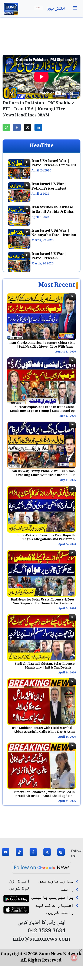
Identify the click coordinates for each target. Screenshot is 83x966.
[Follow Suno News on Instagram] (61, 853)
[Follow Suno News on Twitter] (47, 853)
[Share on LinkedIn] (38, 127)
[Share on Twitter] (27, 127)
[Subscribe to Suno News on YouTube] (5, 853)
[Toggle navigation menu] (74, 8)
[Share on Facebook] (17, 127)
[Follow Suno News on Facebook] (33, 853)
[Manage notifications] (74, 957)
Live (38, 7)
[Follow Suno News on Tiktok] (19, 853)
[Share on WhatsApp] (6, 127)
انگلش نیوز (56, 8)
